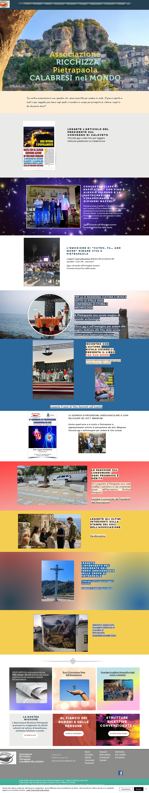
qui (78, 138)
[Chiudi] (146, 789)
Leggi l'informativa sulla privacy (37, 790)
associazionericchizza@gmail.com (64, 760)
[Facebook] (120, 773)
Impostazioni (126, 789)
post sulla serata (83, 259)
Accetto (138, 789)
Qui (85, 224)
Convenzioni (105, 757)
